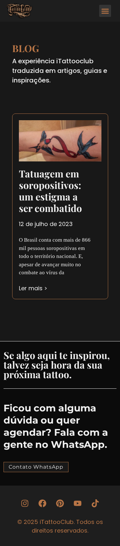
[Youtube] (78, 503)
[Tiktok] (95, 503)
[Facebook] (43, 503)
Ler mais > (33, 288)
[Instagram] (25, 503)
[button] (105, 11)
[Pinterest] (60, 503)
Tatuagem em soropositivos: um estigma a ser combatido (50, 191)
